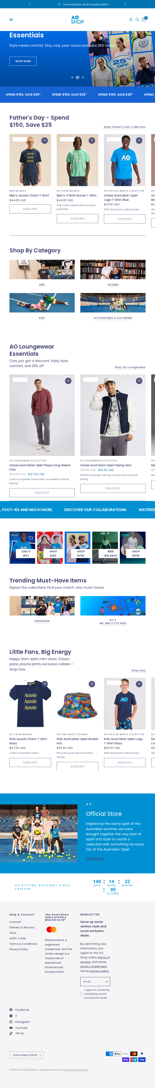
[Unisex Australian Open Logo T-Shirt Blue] (125, 160)
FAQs (12, 933)
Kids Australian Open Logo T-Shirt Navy (123, 741)
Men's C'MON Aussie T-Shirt (77, 195)
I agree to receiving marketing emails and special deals (96, 994)
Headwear (42, 620)
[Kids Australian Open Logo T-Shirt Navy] (125, 704)
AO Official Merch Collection (124, 190)
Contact (15, 922)
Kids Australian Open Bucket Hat (77, 741)
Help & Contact (22, 914)
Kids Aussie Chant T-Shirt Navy (28, 741)
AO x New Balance (68, 190)
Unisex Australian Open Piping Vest (106, 465)
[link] (81, 553)
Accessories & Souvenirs (113, 317)
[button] (22, 61)
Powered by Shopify (75, 1070)
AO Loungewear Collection (27, 460)
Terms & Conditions (23, 944)
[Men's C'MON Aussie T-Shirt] (77, 160)
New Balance (17, 190)
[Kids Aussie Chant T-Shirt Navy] (30, 704)
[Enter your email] (106, 981)
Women (113, 284)
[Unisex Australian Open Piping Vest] (113, 415)
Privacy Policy (18, 949)
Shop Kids (138, 670)
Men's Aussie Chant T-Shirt (29, 195)
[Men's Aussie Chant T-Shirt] (30, 160)
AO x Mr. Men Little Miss (113, 621)
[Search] (137, 19)
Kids (42, 317)
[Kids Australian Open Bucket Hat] (77, 704)
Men (42, 284)
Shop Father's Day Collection (125, 126)
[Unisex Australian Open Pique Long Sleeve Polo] (42, 415)
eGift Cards (17, 938)
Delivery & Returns (22, 927)
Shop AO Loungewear (130, 367)
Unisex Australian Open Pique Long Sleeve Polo (39, 467)
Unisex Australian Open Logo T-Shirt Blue (121, 197)
